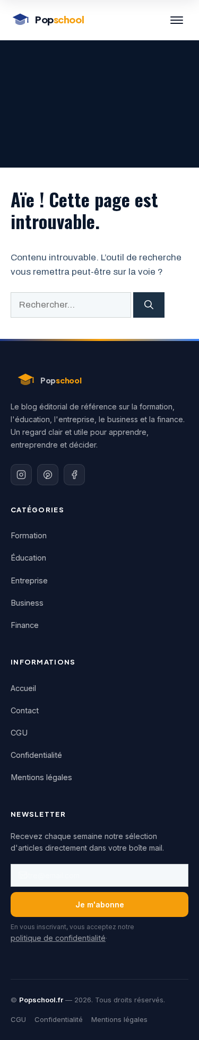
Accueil (23, 688)
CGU (19, 732)
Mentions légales (41, 777)
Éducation (28, 557)
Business (27, 602)
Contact (25, 710)
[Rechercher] (149, 305)
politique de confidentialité (58, 937)
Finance (25, 625)
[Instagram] (21, 474)
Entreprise (29, 580)
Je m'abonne (99, 904)
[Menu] (176, 20)
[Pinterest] (47, 474)
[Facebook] (74, 474)
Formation (29, 535)
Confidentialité (36, 754)
